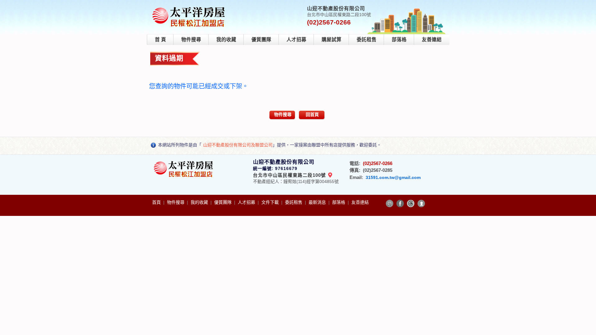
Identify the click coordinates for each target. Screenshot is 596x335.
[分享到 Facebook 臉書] (400, 203)
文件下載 (270, 202)
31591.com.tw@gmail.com (393, 177)
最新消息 (318, 202)
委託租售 (367, 39)
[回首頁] (190, 7)
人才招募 (296, 39)
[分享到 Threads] (410, 203)
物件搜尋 (191, 39)
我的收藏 (226, 39)
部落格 (399, 39)
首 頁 (160, 39)
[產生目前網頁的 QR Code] (389, 203)
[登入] (421, 203)
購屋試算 (331, 39)
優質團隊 (261, 39)
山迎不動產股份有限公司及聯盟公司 (238, 144)
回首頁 (312, 114)
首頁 (157, 202)
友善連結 (432, 39)
